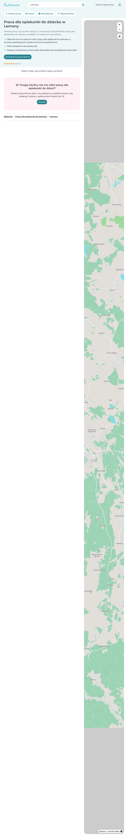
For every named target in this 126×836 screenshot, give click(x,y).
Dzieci (31, 14)
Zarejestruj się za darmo (18, 57)
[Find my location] (119, 36)
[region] (104, 427)
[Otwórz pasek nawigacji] (119, 4)
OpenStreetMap (113, 831)
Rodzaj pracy (14, 14)
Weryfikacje (47, 14)
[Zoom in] (119, 24)
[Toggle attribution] (121, 831)
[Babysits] (12, 5)
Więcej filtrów (67, 14)
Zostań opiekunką (105, 5)
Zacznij (42, 102)
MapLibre (102, 831)
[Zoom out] (119, 29)
